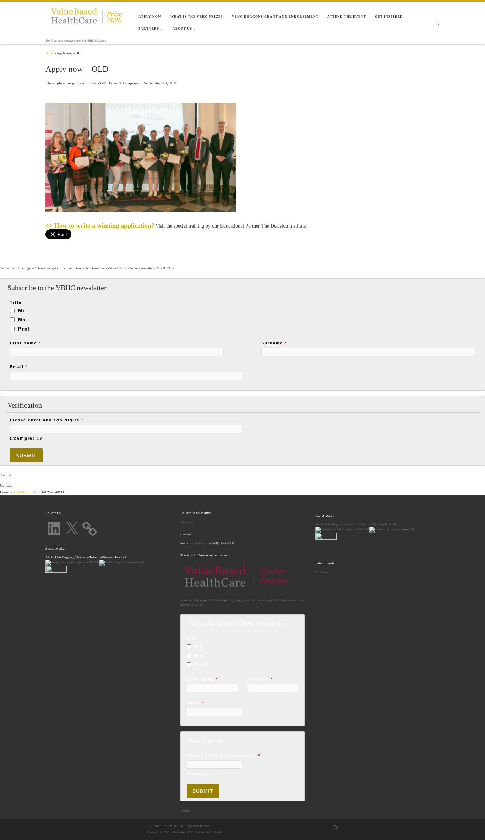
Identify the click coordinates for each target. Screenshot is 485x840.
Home (49, 53)
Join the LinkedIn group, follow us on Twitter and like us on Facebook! (356, 524)
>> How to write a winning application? (99, 225)
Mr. (22, 310)
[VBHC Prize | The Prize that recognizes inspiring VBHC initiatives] (86, 19)
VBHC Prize (168, 826)
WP (166, 832)
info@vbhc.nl (20, 492)
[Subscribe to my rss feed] (336, 827)
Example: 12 (26, 438)
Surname (274, 343)
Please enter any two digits (46, 420)
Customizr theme (210, 832)
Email (19, 367)
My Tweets (186, 522)
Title (16, 302)
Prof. (25, 329)
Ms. (23, 319)
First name (25, 343)
